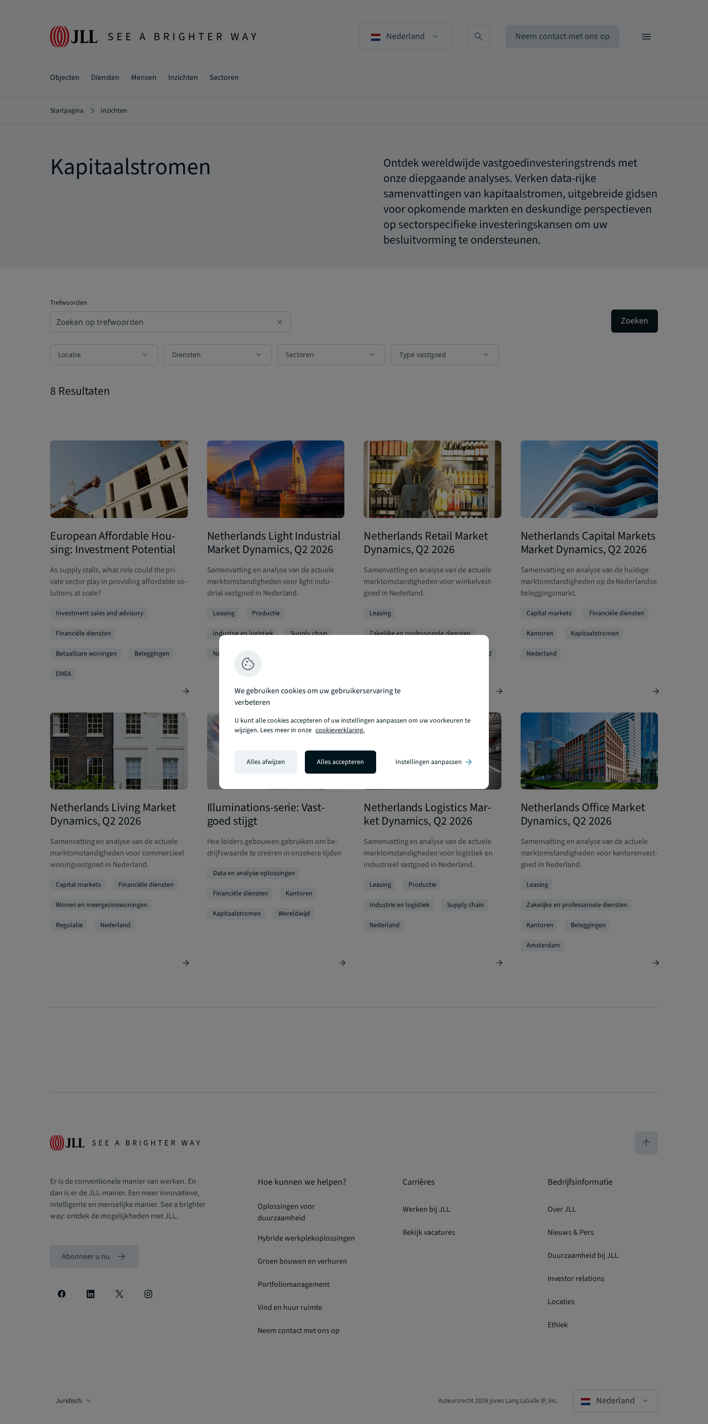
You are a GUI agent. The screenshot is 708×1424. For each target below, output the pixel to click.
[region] (354, 712)
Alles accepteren (340, 762)
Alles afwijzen (266, 762)
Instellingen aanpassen (434, 762)
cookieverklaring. (340, 730)
